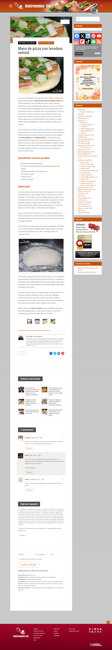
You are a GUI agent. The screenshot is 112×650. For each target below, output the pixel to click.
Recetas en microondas (87, 185)
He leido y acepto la (30, 559)
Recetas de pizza (45, 330)
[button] (10, 6)
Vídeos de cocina (82, 212)
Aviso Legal (72, 629)
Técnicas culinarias (83, 198)
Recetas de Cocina (83, 160)
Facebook (77, 36)
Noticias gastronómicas (84, 152)
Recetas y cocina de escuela (85, 189)
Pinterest (93, 36)
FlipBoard (82, 41)
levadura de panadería (44, 143)
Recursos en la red (83, 191)
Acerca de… (57, 629)
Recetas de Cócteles (86, 112)
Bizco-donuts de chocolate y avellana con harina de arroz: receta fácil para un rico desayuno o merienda (32, 391)
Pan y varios (84, 173)
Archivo (56, 631)
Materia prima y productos (85, 145)
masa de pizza (22, 330)
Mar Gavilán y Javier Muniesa (27, 43)
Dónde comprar (82, 118)
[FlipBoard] (92, 631)
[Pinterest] (97, 629)
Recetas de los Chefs (83, 187)
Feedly (93, 41)
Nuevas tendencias (83, 154)
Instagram (77, 41)
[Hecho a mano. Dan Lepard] (63, 22)
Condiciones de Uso (74, 631)
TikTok (88, 41)
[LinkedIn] (95, 629)
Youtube (99, 36)
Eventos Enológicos (86, 128)
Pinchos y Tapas (85, 175)
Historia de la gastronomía (84, 139)
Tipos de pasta (84, 147)
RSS (99, 41)
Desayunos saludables (86, 166)
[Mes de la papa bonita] (67, 22)
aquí (19, 311)
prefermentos (35, 330)
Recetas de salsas (85, 183)
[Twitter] (92, 629)
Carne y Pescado (85, 164)
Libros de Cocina (82, 143)
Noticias (36, 629)
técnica (53, 203)
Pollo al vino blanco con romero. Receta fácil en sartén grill (32, 411)
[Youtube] (100, 629)
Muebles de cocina (83, 149)
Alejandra (28, 438)
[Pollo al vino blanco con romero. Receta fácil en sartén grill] (21, 411)
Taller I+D (80, 196)
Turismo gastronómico (83, 206)
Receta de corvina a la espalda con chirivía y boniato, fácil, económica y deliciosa (55, 402)
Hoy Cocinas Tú (82, 141)
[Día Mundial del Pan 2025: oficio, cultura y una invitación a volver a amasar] (45, 411)
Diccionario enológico (86, 124)
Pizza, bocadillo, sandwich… (88, 177)
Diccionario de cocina (83, 116)
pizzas (29, 330)
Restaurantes (81, 193)
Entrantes (83, 168)
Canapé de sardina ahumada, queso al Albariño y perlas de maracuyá (31, 402)
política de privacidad (36, 559)
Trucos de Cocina (82, 204)
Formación (80, 137)
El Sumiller (83, 126)
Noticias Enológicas (86, 131)
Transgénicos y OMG (83, 202)
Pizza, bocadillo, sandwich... (46, 43)
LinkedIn (88, 36)
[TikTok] (95, 631)
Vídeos (79, 210)
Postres (83, 179)
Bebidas (80, 110)
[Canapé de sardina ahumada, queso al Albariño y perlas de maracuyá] (21, 401)
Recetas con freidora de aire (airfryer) (87, 156)
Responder (29, 448)
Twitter (82, 36)
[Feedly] (97, 631)
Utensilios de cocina (83, 208)
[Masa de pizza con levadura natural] (29, 321)
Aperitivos (83, 162)
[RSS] (100, 631)
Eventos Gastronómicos (84, 135)
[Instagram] (89, 631)
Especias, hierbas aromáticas (88, 170)
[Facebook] (89, 629)
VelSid (27, 455)
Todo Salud (81, 200)
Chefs (79, 114)
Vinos (82, 133)
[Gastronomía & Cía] (32, 6)
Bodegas (83, 122)
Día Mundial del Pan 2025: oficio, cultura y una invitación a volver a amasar (56, 412)
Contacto (56, 633)
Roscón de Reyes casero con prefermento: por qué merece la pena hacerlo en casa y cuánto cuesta (56, 391)
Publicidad (56, 635)
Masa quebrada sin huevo (89, 272)
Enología (80, 120)
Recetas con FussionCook (87, 181)
